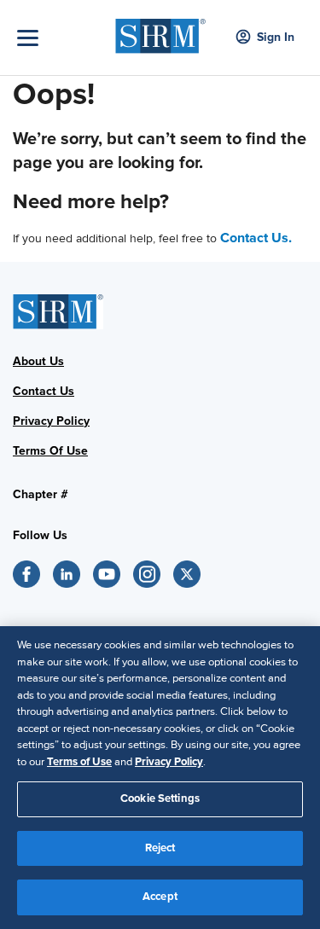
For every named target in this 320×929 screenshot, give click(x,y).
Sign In (275, 37)
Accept (160, 896)
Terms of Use (79, 762)
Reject (160, 848)
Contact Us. (256, 238)
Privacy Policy (169, 762)
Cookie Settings (160, 798)
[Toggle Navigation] (62, 38)
